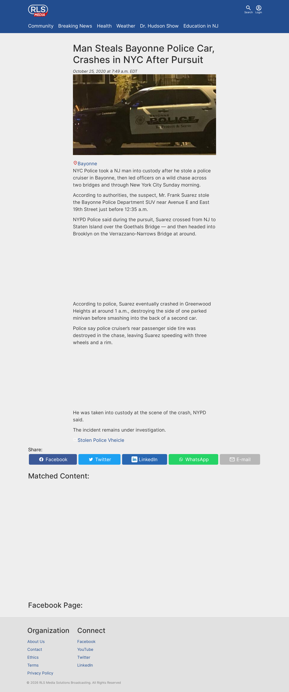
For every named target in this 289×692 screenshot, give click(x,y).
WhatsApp (196, 459)
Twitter (102, 459)
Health (104, 26)
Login (258, 12)
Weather (125, 26)
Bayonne (87, 163)
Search (248, 12)
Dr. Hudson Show (159, 26)
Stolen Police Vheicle (101, 440)
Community (40, 26)
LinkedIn (147, 459)
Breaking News (75, 26)
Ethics (33, 657)
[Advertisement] (144, 268)
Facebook (55, 459)
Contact (34, 649)
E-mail (243, 459)
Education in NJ (200, 26)
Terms (33, 665)
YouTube (85, 649)
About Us (36, 641)
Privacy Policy (40, 673)
